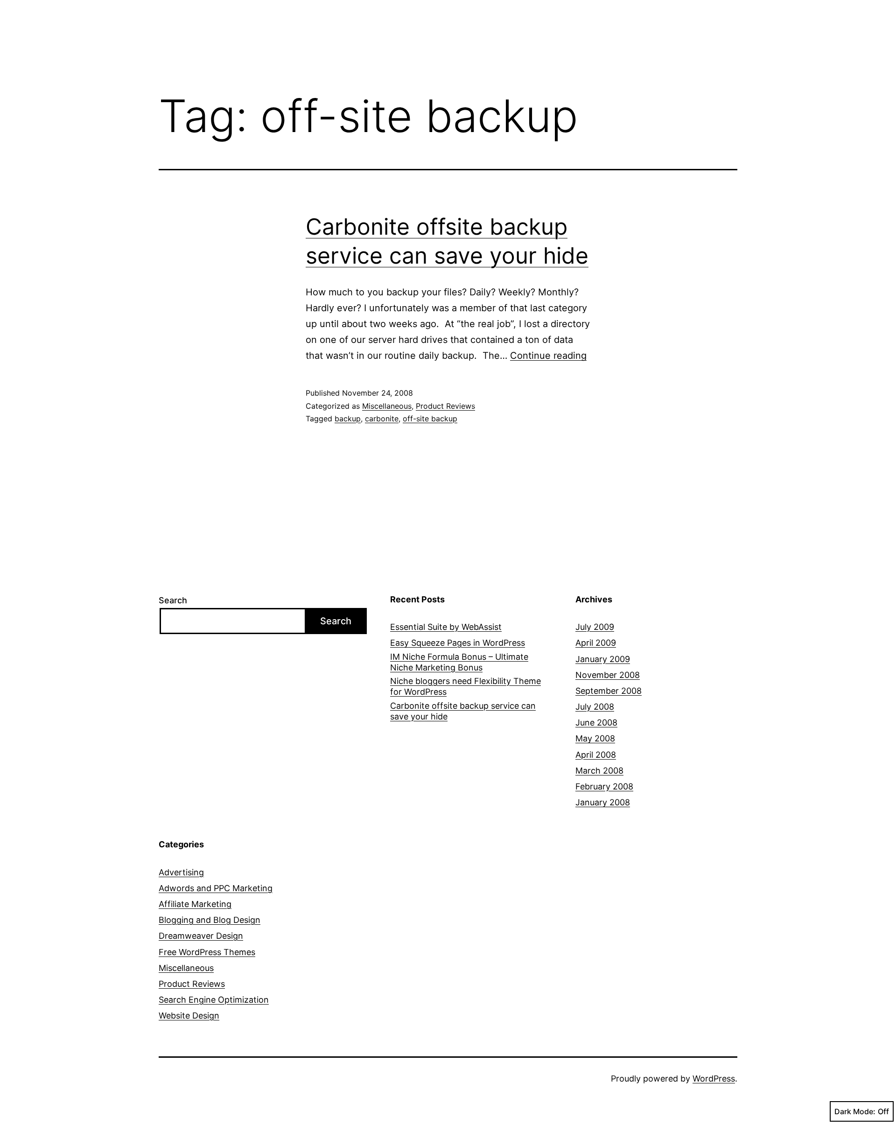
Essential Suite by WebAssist (446, 627)
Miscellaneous (387, 406)
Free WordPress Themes (207, 952)
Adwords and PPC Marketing (216, 888)
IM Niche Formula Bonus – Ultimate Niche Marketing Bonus (459, 662)
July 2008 (594, 707)
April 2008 (595, 755)
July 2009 (594, 627)
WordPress (714, 1078)
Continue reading (548, 355)
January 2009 (602, 659)
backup (348, 418)
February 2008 (604, 786)
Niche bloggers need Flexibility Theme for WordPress (465, 686)
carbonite (382, 418)
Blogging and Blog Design (209, 920)
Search (173, 600)
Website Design (189, 1015)
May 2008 (595, 738)
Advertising (181, 872)
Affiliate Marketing (195, 904)
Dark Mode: (854, 1111)
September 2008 (608, 691)
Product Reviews (445, 406)
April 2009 (595, 643)
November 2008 (607, 675)
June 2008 (596, 722)
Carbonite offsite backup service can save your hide (463, 711)
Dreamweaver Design (201, 936)
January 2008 (602, 802)
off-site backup (430, 418)
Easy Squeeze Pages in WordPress (457, 643)
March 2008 (599, 770)
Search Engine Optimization (214, 1000)
